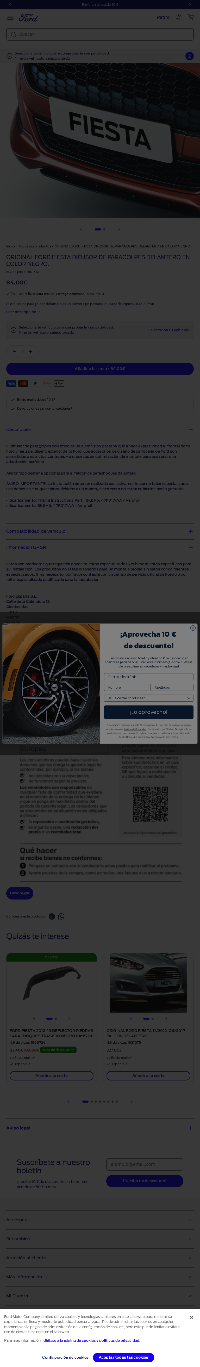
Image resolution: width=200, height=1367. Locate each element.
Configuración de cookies (65, 1357)
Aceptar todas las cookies (123, 1357)
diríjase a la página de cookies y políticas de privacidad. (91, 1340)
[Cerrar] (191, 1317)
